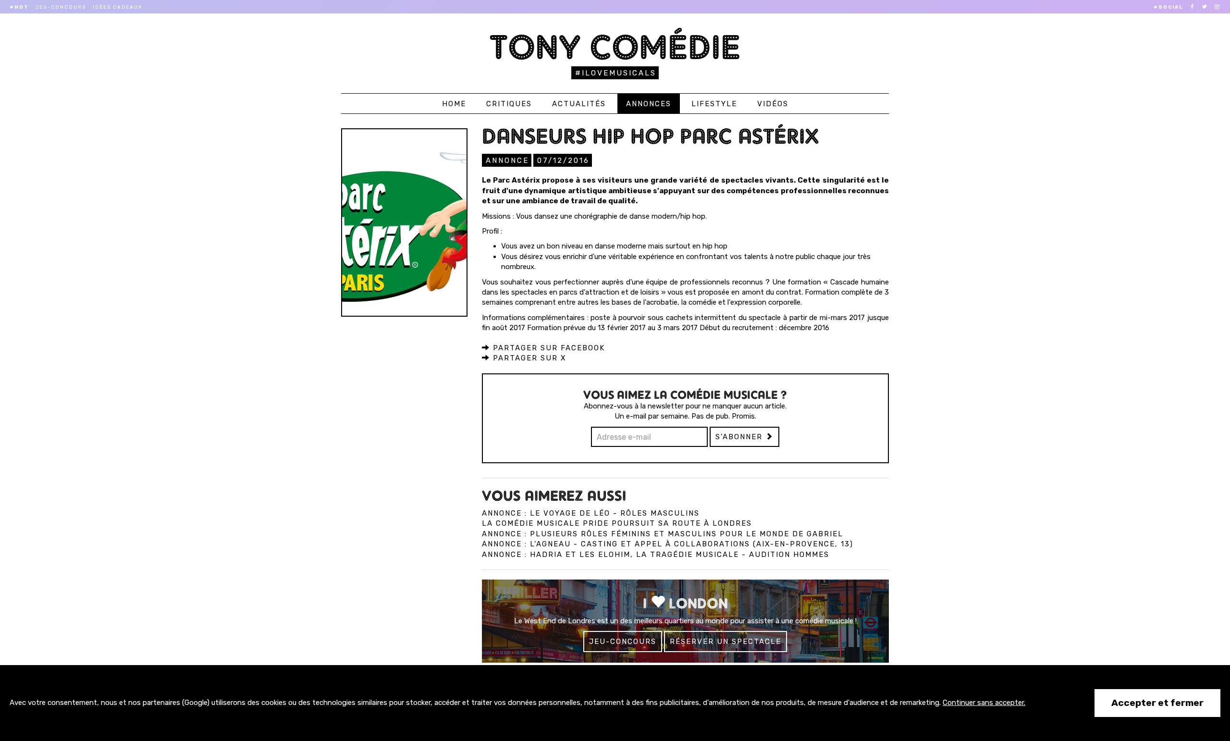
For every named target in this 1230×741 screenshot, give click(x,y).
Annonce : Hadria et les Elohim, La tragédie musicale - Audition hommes (655, 554)
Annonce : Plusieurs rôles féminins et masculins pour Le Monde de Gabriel (662, 534)
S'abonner (740, 436)
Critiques (509, 103)
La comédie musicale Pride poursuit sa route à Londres (617, 523)
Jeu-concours (61, 7)
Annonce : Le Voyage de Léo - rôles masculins (591, 513)
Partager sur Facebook (547, 348)
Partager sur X (528, 358)
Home (454, 103)
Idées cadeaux (117, 7)
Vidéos (772, 103)
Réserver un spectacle (725, 641)
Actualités (579, 103)
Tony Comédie (615, 46)
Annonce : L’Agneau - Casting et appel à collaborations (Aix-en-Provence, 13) (667, 544)
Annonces (648, 103)
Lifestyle (714, 103)
